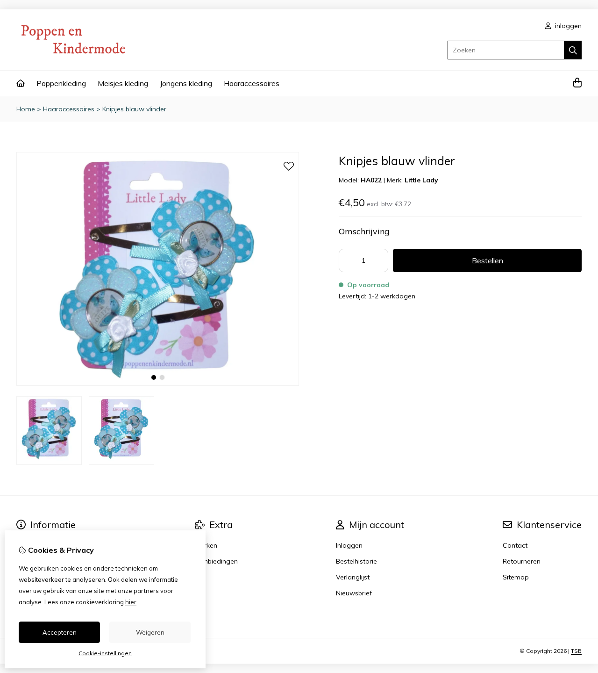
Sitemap (516, 577)
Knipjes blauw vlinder (134, 109)
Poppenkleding (61, 83)
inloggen (567, 26)
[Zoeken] (573, 50)
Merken (206, 545)
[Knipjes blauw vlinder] (157, 383)
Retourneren (522, 561)
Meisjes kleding (123, 83)
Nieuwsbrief (354, 593)
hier (130, 602)
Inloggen (349, 545)
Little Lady (421, 180)
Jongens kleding (186, 83)
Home (25, 109)
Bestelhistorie (356, 561)
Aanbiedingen (216, 561)
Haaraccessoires (251, 83)
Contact (515, 545)
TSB (576, 650)
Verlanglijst (353, 577)
